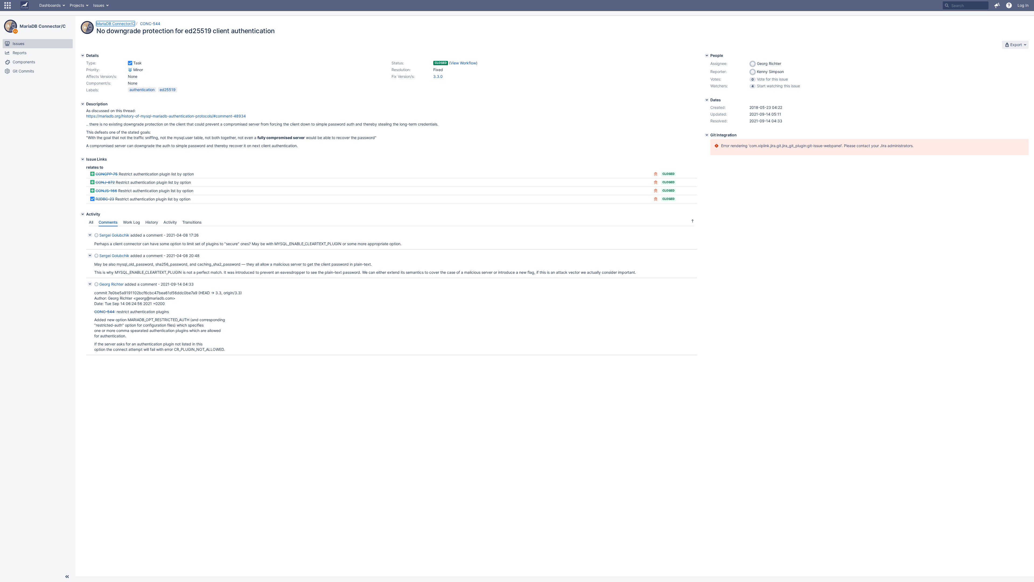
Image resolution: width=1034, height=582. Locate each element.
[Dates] (707, 100)
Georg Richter (111, 284)
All (91, 222)
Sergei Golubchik (114, 235)
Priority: (93, 69)
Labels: (92, 90)
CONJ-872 (105, 182)
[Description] (83, 104)
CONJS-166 (106, 190)
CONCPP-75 (107, 174)
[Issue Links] (83, 159)
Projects (77, 5)
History (151, 222)
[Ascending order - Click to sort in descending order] (692, 221)
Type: (91, 63)
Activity (170, 222)
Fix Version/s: (403, 76)
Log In (1023, 5)
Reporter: (718, 71)
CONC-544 (150, 23)
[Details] (83, 55)
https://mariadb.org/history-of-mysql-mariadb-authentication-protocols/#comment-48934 (166, 116)
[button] (7, 5)
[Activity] (83, 214)
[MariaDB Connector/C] (10, 26)
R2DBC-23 (105, 199)
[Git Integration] (707, 135)
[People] (707, 55)
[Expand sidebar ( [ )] (67, 577)
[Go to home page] (24, 5)
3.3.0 (438, 76)
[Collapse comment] (90, 235)
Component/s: (98, 83)
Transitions (192, 222)
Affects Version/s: (101, 76)
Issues (98, 5)
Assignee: (718, 63)
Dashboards (50, 5)
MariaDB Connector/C (43, 26)
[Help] (1009, 5)
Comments (108, 222)
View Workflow (463, 63)
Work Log (131, 222)
